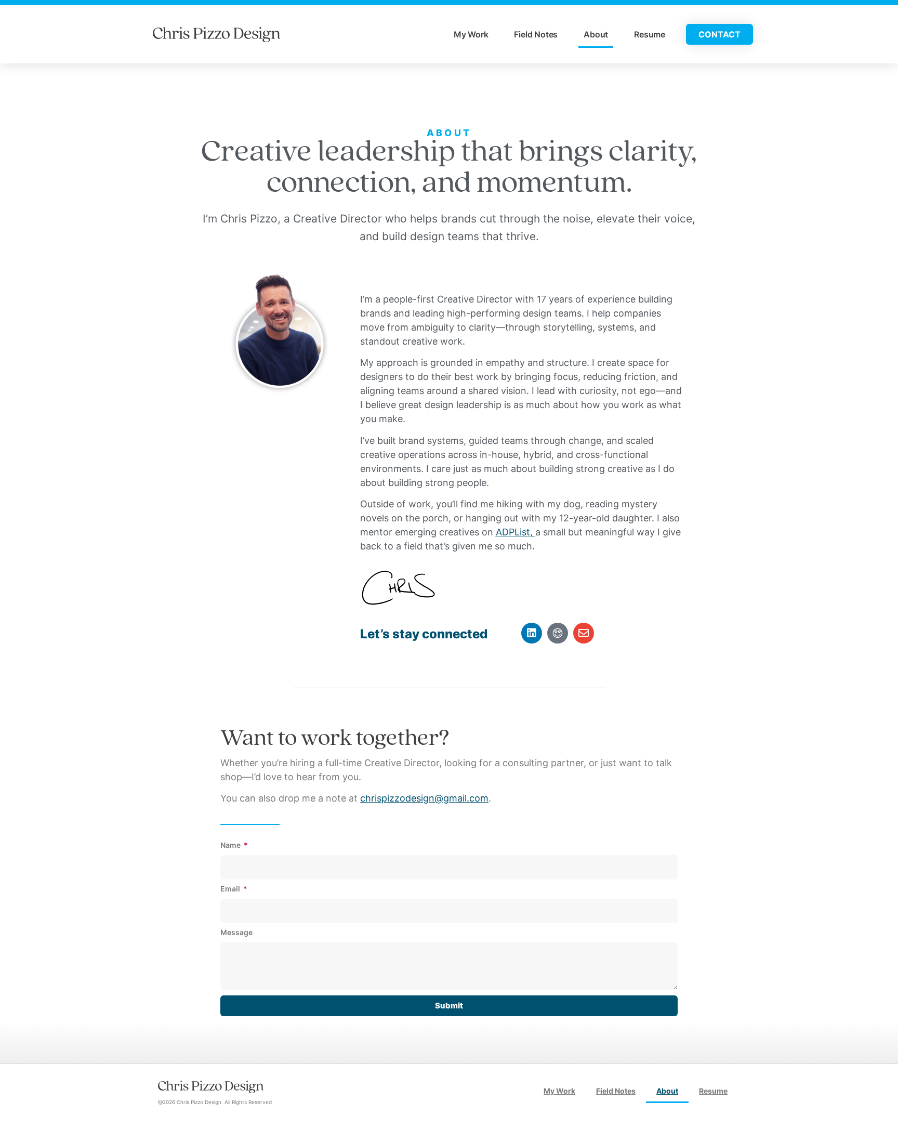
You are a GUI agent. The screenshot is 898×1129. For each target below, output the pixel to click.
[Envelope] (583, 633)
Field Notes (536, 34)
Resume (649, 34)
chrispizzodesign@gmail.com (424, 798)
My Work (471, 34)
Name (231, 845)
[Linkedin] (531, 633)
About (596, 34)
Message (236, 933)
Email (231, 889)
